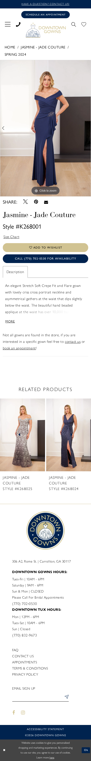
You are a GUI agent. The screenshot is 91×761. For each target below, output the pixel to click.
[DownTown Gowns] (45, 30)
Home (10, 47)
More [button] (10, 321)
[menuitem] (7, 24)
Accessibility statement (45, 729)
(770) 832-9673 (24, 635)
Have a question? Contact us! (45, 4)
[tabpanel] (45, 128)
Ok (86, 750)
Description (15, 272)
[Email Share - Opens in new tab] (46, 202)
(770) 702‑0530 (24, 603)
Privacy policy (25, 674)
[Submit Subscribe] (66, 697)
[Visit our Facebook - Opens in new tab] (13, 712)
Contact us (23, 656)
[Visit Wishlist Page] (84, 23)
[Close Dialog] (4, 750)
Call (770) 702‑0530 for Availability (45, 258)
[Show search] (74, 23)
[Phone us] (18, 23)
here (51, 757)
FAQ (15, 650)
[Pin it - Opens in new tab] (36, 201)
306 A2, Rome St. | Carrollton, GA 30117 (41, 561)
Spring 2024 (15, 54)
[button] (7, 24)
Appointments (24, 662)
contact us (72, 341)
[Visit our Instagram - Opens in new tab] (23, 712)
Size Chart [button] (12, 236)
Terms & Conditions (30, 668)
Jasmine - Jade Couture (43, 47)
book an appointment (19, 348)
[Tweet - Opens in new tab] (25, 201)
